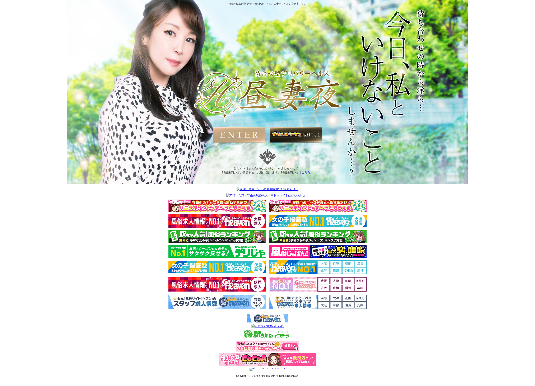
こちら (306, 172)
